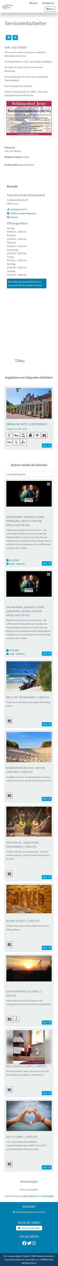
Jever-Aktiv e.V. (32, 1259)
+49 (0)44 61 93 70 (18, 209)
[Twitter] (29, 1244)
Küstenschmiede (44, 1256)
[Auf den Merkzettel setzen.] (8, 37)
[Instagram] (34, 1244)
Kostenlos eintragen (31, 1228)
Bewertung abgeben (29, 1189)
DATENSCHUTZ (29, 1263)
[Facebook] (24, 1244)
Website (14, 217)
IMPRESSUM (47, 1259)
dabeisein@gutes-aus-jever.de (30, 1211)
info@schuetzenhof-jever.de (23, 213)
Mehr (45, 445)
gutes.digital (29, 1196)
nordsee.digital (47, 1196)
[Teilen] (15, 37)
